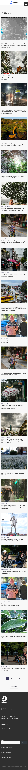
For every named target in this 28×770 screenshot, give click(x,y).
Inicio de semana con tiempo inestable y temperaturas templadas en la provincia (12, 540)
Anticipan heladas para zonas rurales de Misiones (12, 474)
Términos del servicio (7, 757)
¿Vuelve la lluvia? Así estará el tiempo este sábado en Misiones (13, 275)
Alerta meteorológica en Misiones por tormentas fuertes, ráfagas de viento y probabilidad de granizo (12, 407)
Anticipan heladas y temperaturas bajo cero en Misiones (13, 341)
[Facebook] (2, 728)
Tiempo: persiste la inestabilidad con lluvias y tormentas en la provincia (13, 374)
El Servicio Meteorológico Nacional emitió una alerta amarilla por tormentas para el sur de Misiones (13, 507)
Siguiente (14, 686)
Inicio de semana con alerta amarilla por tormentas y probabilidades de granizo (12, 209)
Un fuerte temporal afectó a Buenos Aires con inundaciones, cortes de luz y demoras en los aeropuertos (13, 111)
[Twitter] (5, 728)
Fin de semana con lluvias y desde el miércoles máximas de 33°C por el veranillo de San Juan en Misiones (13, 308)
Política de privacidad (7, 747)
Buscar (2, 740)
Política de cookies (6, 752)
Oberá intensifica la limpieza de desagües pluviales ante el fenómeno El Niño (13, 144)
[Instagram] (7, 728)
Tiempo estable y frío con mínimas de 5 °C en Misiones (13, 669)
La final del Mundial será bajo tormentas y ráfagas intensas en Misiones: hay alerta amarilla (13, 242)
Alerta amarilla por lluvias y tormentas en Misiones (12, 78)
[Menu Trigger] (26, 4)
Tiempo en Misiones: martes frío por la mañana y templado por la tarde (12, 604)
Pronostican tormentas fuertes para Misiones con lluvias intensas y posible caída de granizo (12, 441)
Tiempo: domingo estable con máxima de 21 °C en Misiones (13, 572)
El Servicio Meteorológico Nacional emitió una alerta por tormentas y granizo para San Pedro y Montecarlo (13, 45)
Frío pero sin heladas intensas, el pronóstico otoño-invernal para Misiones (13, 637)
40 (20, 678)
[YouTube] (10, 728)
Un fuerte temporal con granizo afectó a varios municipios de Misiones (12, 177)
